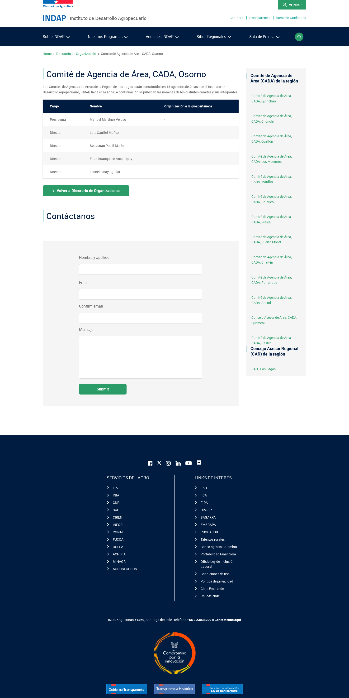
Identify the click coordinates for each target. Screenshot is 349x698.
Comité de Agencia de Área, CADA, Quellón (271, 139)
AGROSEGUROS (125, 569)
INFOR (118, 524)
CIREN (117, 517)
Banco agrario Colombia (219, 546)
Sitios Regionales (212, 36)
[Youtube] (188, 462)
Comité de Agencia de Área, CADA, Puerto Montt (271, 239)
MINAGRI (120, 561)
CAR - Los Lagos (263, 369)
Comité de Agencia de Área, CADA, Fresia (271, 219)
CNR (116, 502)
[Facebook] (150, 462)
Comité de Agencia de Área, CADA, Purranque (271, 280)
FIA (115, 488)
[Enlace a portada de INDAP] (54, 18)
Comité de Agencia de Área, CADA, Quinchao (271, 98)
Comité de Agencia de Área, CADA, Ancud (271, 300)
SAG (116, 510)
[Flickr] (199, 462)
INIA (116, 495)
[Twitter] (159, 462)
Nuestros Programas (105, 36)
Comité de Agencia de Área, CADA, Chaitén (271, 260)
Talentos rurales (213, 539)
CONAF (118, 532)
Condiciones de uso (215, 574)
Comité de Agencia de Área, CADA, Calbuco (271, 199)
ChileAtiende (210, 596)
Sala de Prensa (262, 36)
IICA (204, 495)
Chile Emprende (212, 588)
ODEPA (118, 546)
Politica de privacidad (217, 581)
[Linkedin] (178, 462)
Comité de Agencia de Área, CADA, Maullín (271, 179)
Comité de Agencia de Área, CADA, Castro (271, 340)
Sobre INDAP (54, 36)
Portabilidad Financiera (218, 554)
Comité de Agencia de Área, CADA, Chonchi (271, 118)
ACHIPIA (119, 554)
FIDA (204, 502)
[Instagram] (168, 462)
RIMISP (206, 510)
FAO (204, 488)
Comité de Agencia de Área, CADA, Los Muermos (271, 159)
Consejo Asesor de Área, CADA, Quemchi (274, 320)
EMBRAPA (208, 524)
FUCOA (118, 539)
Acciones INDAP (160, 36)
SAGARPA (208, 517)
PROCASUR (209, 532)
